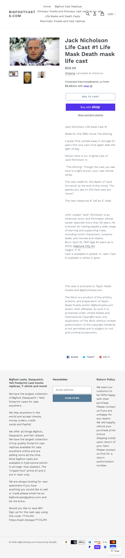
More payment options (90, 115)
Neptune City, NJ (84, 246)
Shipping (70, 73)
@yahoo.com (33, 497)
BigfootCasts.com (22, 14)
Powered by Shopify (46, 542)
